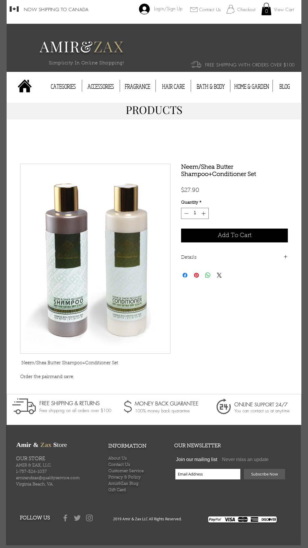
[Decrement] (185, 213)
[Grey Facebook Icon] (65, 517)
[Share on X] (219, 275)
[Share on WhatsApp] (207, 275)
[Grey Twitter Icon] (77, 517)
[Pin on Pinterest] (196, 275)
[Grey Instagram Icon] (89, 517)
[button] (266, 9)
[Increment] (204, 213)
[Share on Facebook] (185, 275)
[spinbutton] (194, 213)
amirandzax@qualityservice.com (48, 478)
